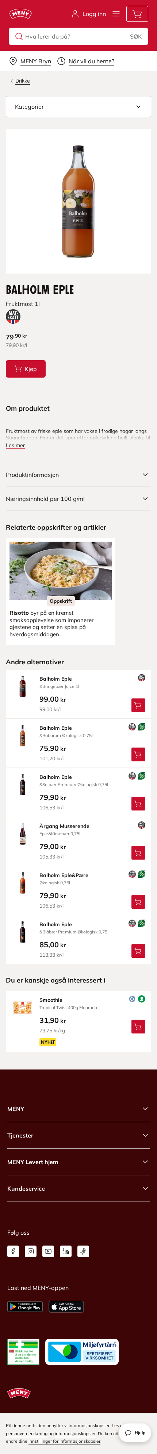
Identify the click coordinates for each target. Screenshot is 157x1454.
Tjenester (20, 1135)
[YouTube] (48, 1251)
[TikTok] (83, 1251)
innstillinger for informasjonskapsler (64, 1441)
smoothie (50, 1000)
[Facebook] (13, 1251)
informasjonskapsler (75, 1433)
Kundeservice (26, 1188)
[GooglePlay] (25, 1306)
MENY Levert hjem (32, 1162)
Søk (136, 36)
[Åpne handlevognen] (137, 14)
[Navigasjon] (116, 13)
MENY (15, 1108)
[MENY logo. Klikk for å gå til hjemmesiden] (20, 14)
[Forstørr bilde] (78, 201)
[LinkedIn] (66, 1251)
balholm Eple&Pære (63, 875)
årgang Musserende (64, 826)
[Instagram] (31, 1251)
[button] (78, 106)
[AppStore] (66, 1306)
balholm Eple (55, 679)
